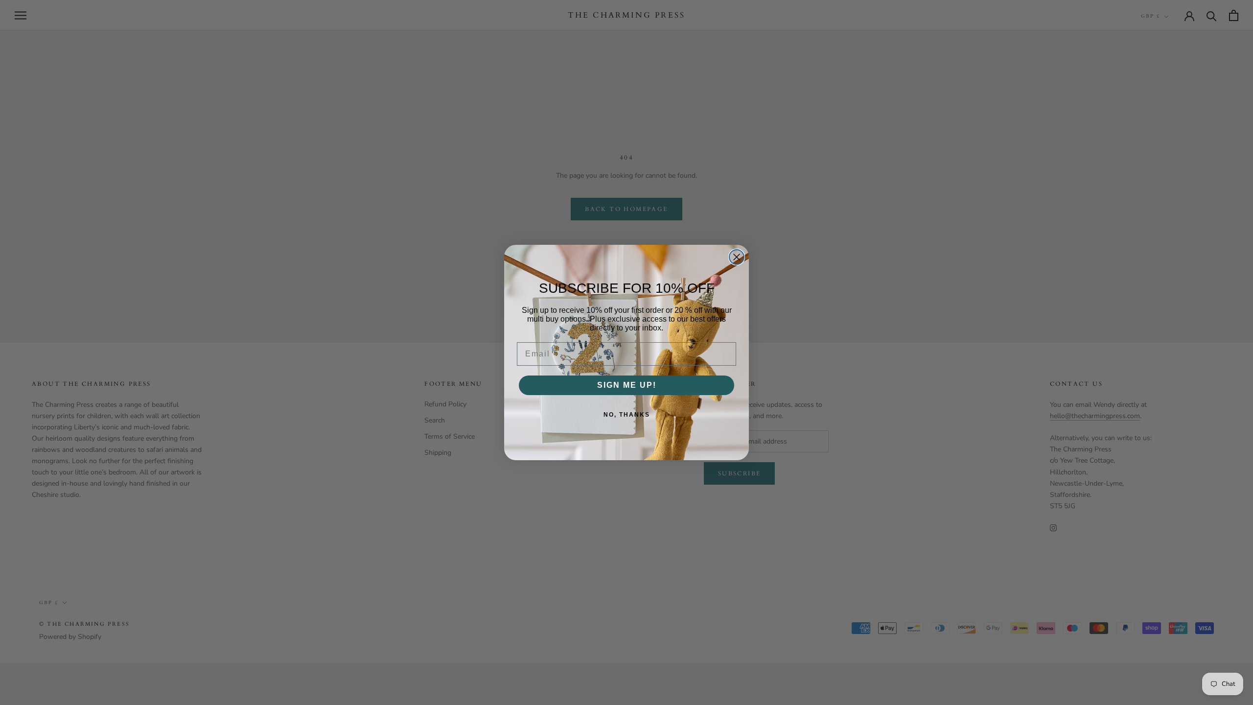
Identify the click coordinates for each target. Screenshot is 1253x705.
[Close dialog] (736, 257)
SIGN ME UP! (626, 385)
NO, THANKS (626, 414)
